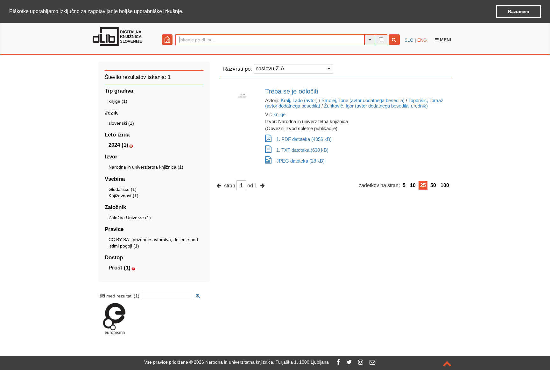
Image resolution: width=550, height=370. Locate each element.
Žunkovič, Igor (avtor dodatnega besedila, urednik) (376, 105)
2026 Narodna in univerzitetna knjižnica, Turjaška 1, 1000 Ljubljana (261, 362)
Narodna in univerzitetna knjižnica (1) (146, 167)
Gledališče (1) (123, 189)
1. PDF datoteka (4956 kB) (304, 139)
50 (433, 185)
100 (445, 185)
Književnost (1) (123, 195)
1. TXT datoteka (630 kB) (302, 150)
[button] (186, 12)
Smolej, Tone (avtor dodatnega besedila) (363, 100)
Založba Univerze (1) (130, 217)
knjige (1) (118, 101)
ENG (422, 40)
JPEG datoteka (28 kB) (300, 161)
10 (413, 185)
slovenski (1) (121, 123)
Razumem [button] (518, 11)
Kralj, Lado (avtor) (299, 100)
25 (423, 185)
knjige (279, 114)
